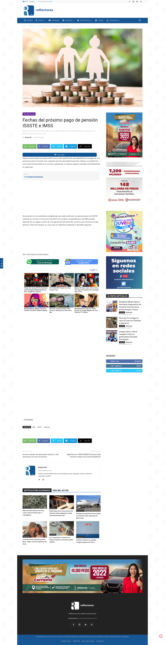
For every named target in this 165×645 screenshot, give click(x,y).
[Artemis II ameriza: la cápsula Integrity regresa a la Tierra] (88, 529)
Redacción (28, 137)
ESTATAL (40, 20)
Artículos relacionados (37, 490)
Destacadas (26, 507)
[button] (139, 21)
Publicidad (76, 641)
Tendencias (31, 26)
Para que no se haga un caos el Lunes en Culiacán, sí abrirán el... (130, 320)
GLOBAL (100, 20)
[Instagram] (133, 1)
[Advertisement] (99, 10)
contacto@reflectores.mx (87, 618)
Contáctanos (100, 641)
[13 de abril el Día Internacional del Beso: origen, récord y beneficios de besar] (35, 529)
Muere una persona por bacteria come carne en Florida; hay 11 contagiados (33, 513)
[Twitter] (140, 1)
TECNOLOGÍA (114, 20)
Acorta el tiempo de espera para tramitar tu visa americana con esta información (40, 455)
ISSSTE (39, 427)
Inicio (24, 26)
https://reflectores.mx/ (44, 470)
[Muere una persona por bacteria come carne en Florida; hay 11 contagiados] (35, 502)
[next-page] (27, 548)
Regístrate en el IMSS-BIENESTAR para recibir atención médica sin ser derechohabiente (84, 455)
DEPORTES (68, 20)
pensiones (47, 427)
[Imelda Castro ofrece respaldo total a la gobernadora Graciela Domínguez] (111, 336)
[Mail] (137, 1)
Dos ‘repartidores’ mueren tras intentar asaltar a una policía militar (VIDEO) (61, 540)
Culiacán (122, 312)
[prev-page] (24, 548)
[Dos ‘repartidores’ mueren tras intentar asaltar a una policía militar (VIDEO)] (61, 528)
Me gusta (138, 361)
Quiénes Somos (66, 641)
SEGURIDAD (55, 20)
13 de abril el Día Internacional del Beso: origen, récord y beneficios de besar (35, 542)
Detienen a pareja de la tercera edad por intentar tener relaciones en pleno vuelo (88, 516)
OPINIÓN (30, 20)
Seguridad (53, 534)
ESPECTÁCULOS (85, 20)
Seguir (138, 366)
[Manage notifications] (161, 636)
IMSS (33, 427)
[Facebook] (129, 1)
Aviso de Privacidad (88, 641)
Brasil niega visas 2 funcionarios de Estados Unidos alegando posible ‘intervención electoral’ (61, 513)
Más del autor (60, 490)
